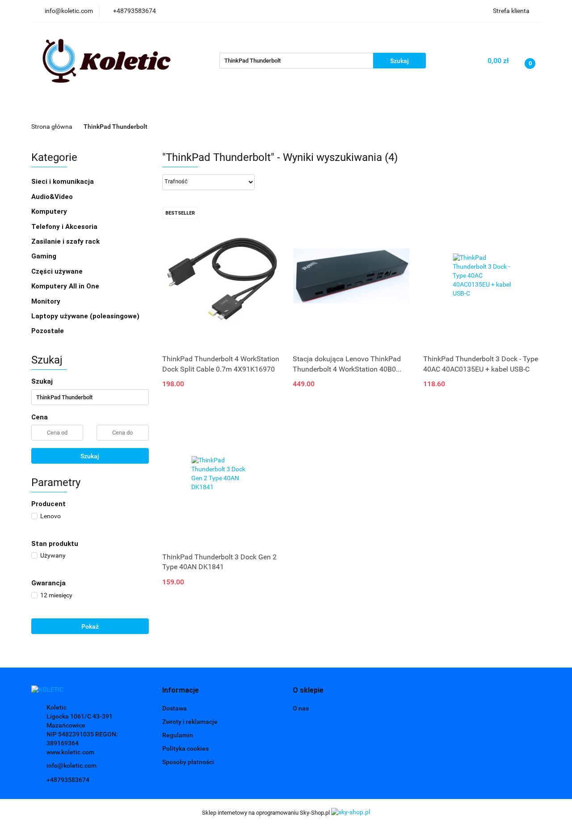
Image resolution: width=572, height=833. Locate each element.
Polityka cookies (185, 748)
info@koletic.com (71, 765)
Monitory (45, 301)
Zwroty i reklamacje (190, 721)
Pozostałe (47, 331)
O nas (301, 708)
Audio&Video (53, 197)
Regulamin (177, 735)
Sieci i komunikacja (63, 182)
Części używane (57, 271)
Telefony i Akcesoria (65, 227)
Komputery (50, 211)
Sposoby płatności (188, 761)
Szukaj (89, 456)
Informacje (213, 108)
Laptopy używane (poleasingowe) (85, 316)
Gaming (44, 256)
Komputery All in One (65, 286)
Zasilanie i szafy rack (66, 241)
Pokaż (90, 626)
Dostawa (174, 708)
